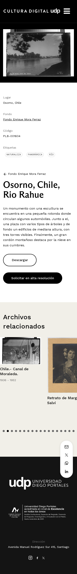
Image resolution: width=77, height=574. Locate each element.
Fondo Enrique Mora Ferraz (22, 119)
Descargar (20, 260)
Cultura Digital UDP (32, 13)
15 (61, 431)
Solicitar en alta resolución (32, 278)
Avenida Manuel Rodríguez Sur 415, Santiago (38, 547)
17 (69, 431)
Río (51, 154)
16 (65, 431)
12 (49, 431)
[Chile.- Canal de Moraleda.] (20, 350)
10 (41, 431)
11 (45, 431)
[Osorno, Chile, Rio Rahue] (38, 52)
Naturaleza (14, 154)
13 (53, 431)
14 (57, 431)
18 (73, 431)
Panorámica (35, 154)
